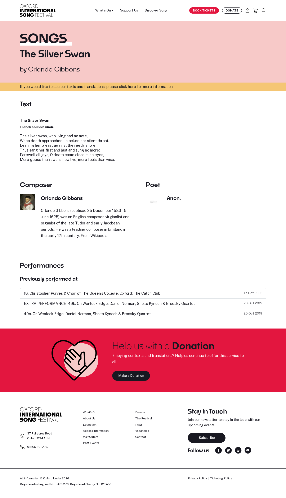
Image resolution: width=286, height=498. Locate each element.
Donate (232, 10)
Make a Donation (131, 376)
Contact (140, 436)
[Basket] (255, 10)
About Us (89, 418)
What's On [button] (103, 10)
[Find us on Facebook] (218, 450)
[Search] (263, 10)
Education (90, 424)
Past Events (91, 443)
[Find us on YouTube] (248, 450)
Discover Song (156, 10)
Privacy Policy (197, 478)
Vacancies (142, 430)
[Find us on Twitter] (228, 450)
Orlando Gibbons (54, 69)
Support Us (129, 10)
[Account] (247, 10)
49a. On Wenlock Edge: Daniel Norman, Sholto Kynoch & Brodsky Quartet (87, 314)
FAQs (139, 424)
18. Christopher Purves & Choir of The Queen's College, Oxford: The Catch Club (92, 293)
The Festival (143, 418)
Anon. (49, 127)
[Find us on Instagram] (238, 450)
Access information (96, 430)
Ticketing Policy (221, 478)
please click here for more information (139, 86)
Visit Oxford (90, 436)
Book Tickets (204, 10)
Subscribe (207, 438)
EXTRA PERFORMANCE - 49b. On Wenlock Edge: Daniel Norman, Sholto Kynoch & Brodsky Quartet (109, 303)
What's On (89, 412)
